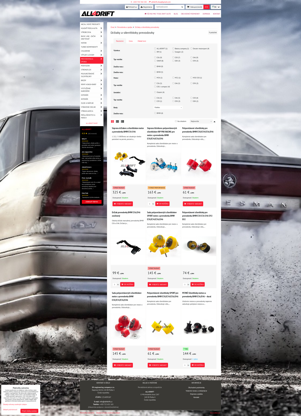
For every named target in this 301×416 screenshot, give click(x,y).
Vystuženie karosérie (86, 89)
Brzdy (83, 80)
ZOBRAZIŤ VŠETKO (92, 201)
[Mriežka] (112, 122)
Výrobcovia (86, 32)
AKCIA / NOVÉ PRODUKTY (90, 24)
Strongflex (86, 69)
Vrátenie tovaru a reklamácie (196, 391)
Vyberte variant (124, 204)
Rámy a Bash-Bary (88, 84)
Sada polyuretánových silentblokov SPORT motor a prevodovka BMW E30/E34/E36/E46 (161, 216)
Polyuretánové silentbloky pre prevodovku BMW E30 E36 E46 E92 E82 (197, 216)
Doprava (206, 14)
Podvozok (85, 65)
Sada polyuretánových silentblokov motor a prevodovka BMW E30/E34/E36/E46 (126, 296)
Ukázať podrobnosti (10, 409)
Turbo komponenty (89, 47)
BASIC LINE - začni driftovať (88, 37)
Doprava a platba (196, 394)
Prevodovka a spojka (87, 60)
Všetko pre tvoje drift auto (159, 14)
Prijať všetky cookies (29, 411)
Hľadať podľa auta (89, 28)
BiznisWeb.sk (215, 413)
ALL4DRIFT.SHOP (91, 123)
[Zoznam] (117, 122)
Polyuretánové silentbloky (87, 75)
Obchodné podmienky (190, 14)
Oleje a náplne (87, 103)
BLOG (176, 14)
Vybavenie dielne (88, 107)
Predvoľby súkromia (87, 413)
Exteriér (84, 95)
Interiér (84, 99)
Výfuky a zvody (87, 55)
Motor (84, 43)
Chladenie (85, 51)
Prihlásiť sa (132, 7)
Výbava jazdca (87, 111)
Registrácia (147, 7)
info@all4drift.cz (106, 401)
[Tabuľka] (122, 122)
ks (153, 204)
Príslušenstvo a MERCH (88, 116)
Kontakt (216, 14)
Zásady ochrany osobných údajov (108, 413)
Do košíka (163, 203)
